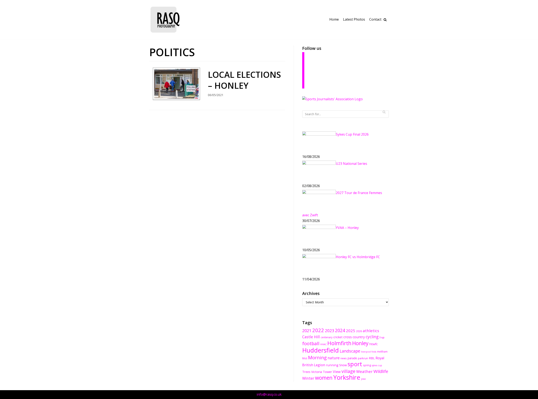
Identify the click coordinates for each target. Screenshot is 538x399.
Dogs (381, 337)
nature (334, 357)
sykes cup (377, 365)
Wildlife (380, 371)
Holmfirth (339, 343)
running (332, 365)
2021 (306, 330)
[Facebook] (303, 56)
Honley (360, 343)
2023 (329, 330)
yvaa (363, 378)
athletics (371, 330)
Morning (317, 357)
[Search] (384, 112)
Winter (308, 378)
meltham (382, 351)
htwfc (373, 344)
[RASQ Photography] (165, 19)
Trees (306, 372)
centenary (326, 337)
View (337, 371)
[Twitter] (303, 70)
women (323, 377)
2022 (318, 330)
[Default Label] (303, 85)
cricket (338, 337)
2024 (340, 330)
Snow (343, 365)
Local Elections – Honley (244, 80)
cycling (372, 337)
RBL (372, 358)
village (348, 371)
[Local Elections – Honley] (176, 100)
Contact (375, 19)
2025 (350, 330)
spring (367, 365)
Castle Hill (311, 336)
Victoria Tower (321, 372)
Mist (304, 358)
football (310, 343)
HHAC (323, 344)
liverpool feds (368, 351)
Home (334, 19)
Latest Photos (354, 19)
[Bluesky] (303, 63)
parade (352, 358)
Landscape (350, 351)
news (343, 358)
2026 (359, 331)
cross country (354, 337)
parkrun (363, 358)
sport (355, 364)
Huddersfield (320, 350)
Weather (364, 371)
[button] (385, 19)
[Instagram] (303, 77)
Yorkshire (346, 377)
